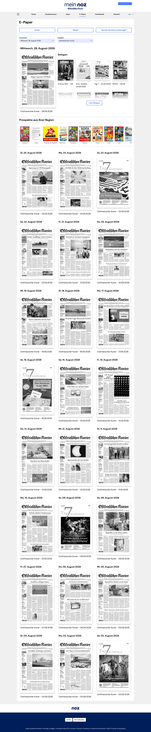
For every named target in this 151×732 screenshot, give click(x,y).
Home (33, 14)
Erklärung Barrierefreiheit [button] (33, 728)
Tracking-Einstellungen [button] (118, 728)
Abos (68, 14)
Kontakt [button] (73, 728)
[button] (18, 14)
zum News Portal (124, 4)
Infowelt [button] (79, 728)
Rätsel (75, 30)
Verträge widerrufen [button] (62, 728)
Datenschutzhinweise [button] (98, 728)
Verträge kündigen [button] (49, 728)
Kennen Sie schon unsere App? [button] (113, 30)
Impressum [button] (86, 728)
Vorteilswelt (99, 14)
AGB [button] (108, 728)
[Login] (129, 14)
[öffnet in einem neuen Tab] (65, 70)
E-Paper (82, 14)
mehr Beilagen (94, 103)
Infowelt (117, 14)
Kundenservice (50, 14)
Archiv (37, 30)
